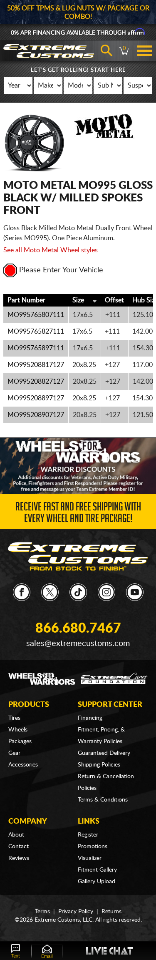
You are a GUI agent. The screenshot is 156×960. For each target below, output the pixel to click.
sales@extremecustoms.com (78, 643)
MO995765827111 (35, 331)
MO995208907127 (35, 415)
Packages (20, 741)
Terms (42, 912)
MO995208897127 (35, 398)
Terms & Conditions (103, 800)
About (16, 835)
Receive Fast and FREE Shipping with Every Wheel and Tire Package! (78, 514)
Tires (14, 718)
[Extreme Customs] (78, 556)
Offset (114, 300)
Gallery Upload (96, 882)
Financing (90, 718)
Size (78, 300)
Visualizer (90, 858)
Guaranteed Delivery (104, 753)
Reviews (18, 858)
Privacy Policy (75, 912)
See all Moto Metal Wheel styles (50, 250)
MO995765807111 (35, 315)
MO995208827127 (35, 381)
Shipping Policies (99, 765)
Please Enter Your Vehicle (61, 270)
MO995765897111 (35, 348)
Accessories (23, 765)
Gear (14, 753)
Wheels (17, 730)
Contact (18, 846)
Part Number (26, 300)
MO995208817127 (35, 365)
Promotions (92, 846)
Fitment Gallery (97, 870)
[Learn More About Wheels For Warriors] (78, 465)
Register (88, 835)
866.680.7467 (78, 628)
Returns (111, 912)
